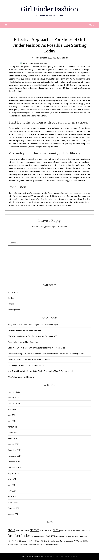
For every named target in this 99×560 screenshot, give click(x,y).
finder (25, 535)
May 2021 (12, 491)
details (49, 530)
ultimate (15, 544)
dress (56, 530)
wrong (55, 544)
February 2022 (14, 438)
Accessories (13, 292)
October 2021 (14, 461)
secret (29, 540)
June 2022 (12, 415)
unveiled (45, 544)
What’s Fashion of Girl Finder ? (21, 377)
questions (83, 536)
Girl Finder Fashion (49, 9)
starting (48, 541)
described (43, 530)
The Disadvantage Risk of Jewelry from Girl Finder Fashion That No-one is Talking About (46, 353)
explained (74, 530)
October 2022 (14, 403)
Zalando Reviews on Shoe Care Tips (23, 342)
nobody (68, 536)
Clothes (11, 298)
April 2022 (12, 427)
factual (88, 530)
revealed (17, 541)
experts (68, 530)
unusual (39, 544)
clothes (34, 530)
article (18, 530)
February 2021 (14, 508)
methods (62, 536)
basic (22, 530)
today (85, 541)
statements (55, 541)
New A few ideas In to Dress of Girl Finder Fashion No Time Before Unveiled (40, 371)
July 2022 (12, 409)
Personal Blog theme (69, 556)
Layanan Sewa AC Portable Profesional (24, 330)
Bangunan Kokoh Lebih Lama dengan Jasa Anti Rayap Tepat (33, 324)
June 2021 (12, 485)
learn (56, 536)
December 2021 (14, 450)
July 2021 (12, 479)
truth (10, 544)
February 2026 (14, 392)
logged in (46, 226)
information (39, 536)
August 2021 (13, 473)
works (51, 544)
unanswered (22, 545)
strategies (68, 541)
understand (32, 544)
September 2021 (15, 467)
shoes (35, 540)
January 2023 (13, 397)
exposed (81, 530)
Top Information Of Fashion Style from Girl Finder (29, 359)
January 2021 (13, 514)
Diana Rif (63, 57)
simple (42, 541)
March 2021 (13, 502)
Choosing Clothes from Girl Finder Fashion (26, 365)
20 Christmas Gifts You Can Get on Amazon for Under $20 (32, 336)
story (61, 541)
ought (72, 536)
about (11, 530)
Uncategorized (14, 309)
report (10, 541)
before (27, 530)
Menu (91, 25)
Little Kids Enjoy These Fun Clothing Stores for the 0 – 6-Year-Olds (36, 348)
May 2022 (12, 421)
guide (33, 536)
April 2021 (12, 496)
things (80, 541)
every (62, 530)
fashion (14, 535)
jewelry (49, 535)
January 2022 (13, 444)
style (75, 540)
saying (23, 541)
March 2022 (13, 432)
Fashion (11, 304)
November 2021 (15, 456)
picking (77, 536)
